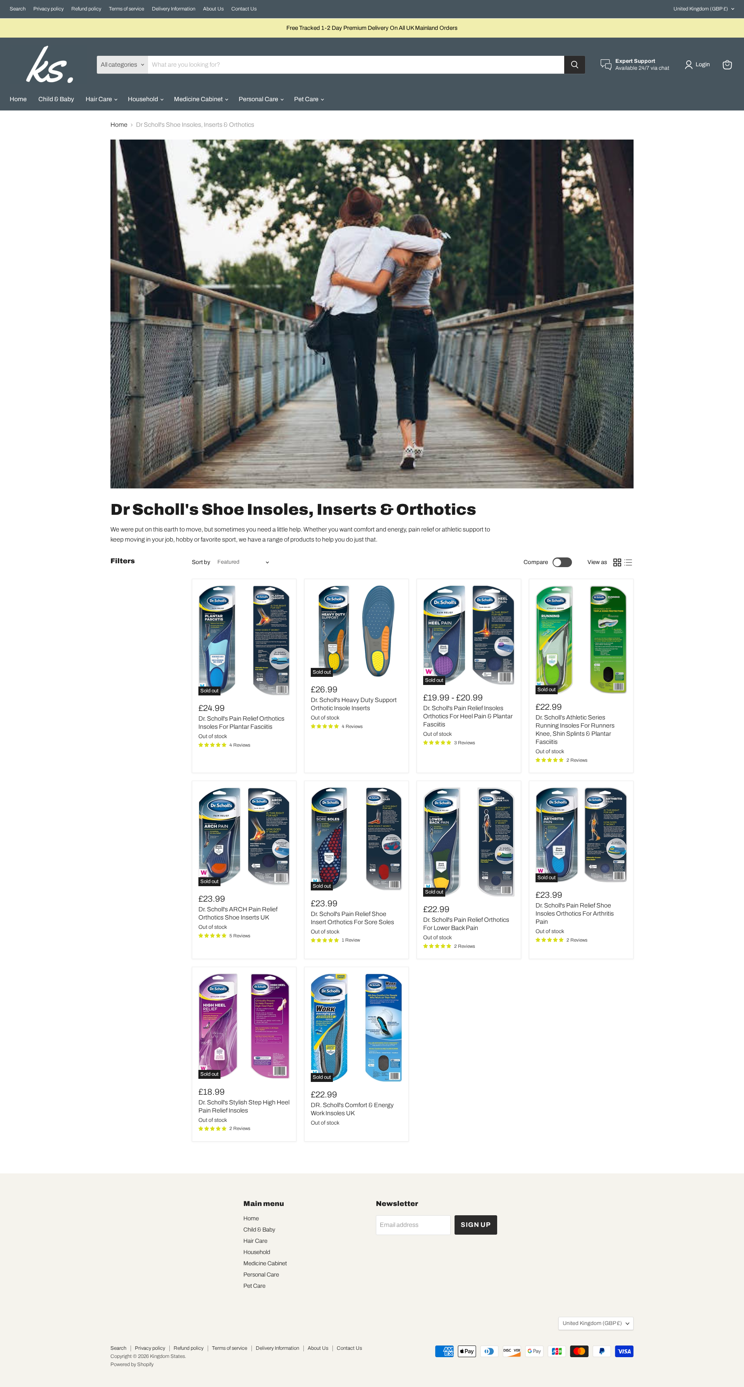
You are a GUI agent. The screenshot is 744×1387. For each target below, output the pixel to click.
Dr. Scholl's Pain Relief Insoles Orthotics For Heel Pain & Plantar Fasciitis (468, 716)
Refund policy (86, 9)
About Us (213, 9)
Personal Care (259, 99)
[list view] (628, 562)
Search (18, 9)
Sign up (476, 1224)
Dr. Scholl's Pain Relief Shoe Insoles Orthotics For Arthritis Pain (575, 913)
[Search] (574, 65)
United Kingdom (700, 9)
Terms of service (126, 9)
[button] (699, 64)
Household (143, 99)
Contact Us (244, 9)
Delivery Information (173, 9)
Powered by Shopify (131, 1364)
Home (18, 99)
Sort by (201, 562)
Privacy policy (48, 9)
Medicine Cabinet (199, 99)
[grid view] (617, 562)
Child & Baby (56, 99)
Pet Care (307, 99)
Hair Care (99, 99)
